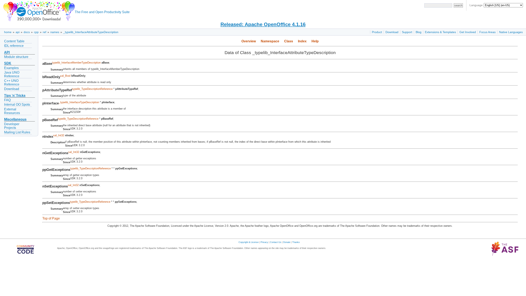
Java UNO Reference (11, 74)
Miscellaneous (15, 119)
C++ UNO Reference (11, 82)
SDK (7, 63)
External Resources (12, 111)
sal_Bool (65, 75)
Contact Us (275, 242)
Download (391, 32)
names (54, 32)
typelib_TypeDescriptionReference (92, 88)
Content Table (14, 41)
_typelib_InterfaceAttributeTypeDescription (90, 32)
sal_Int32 (58, 135)
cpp (36, 32)
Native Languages (511, 32)
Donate (286, 242)
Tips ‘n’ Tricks (14, 95)
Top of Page (51, 218)
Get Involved (467, 32)
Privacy (264, 242)
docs (27, 32)
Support (407, 32)
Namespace (270, 41)
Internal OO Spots (17, 104)
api (18, 32)
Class (288, 41)
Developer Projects (11, 126)
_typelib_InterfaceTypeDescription (79, 102)
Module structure (16, 57)
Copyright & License (249, 242)
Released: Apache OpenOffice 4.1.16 (263, 24)
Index (302, 41)
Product (377, 32)
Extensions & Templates (440, 32)
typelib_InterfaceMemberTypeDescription (76, 62)
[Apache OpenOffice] (38, 10)
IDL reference (14, 45)
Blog (418, 32)
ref (44, 32)
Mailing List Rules (17, 132)
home (8, 32)
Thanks (296, 242)
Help (315, 41)
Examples (11, 68)
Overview (248, 41)
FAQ (7, 100)
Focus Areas (487, 32)
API (7, 52)
